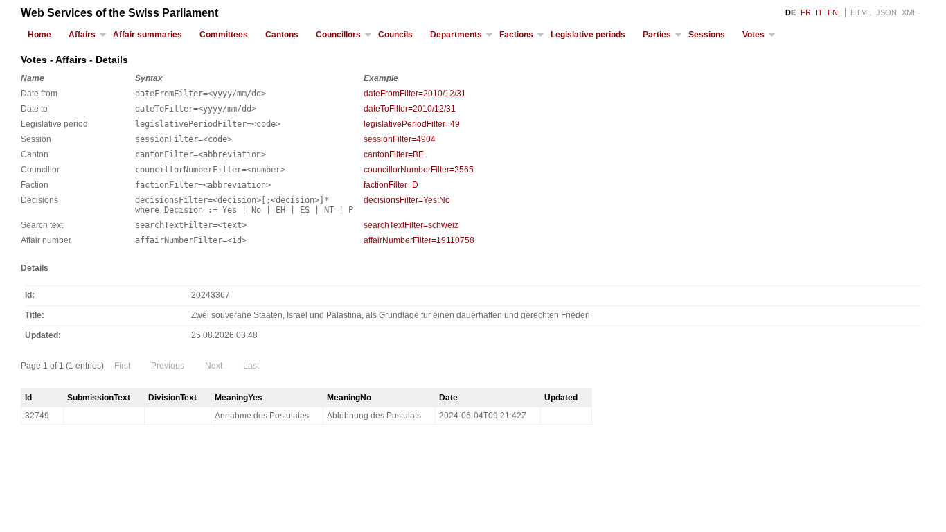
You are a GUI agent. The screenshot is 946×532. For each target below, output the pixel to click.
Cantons (281, 34)
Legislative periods (588, 34)
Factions (516, 34)
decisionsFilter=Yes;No (407, 200)
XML (909, 12)
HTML (860, 12)
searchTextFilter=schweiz (411, 225)
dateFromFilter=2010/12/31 (415, 93)
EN (833, 12)
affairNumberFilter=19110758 (419, 240)
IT (819, 12)
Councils (395, 34)
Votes (753, 34)
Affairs (82, 34)
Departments (456, 34)
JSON (886, 12)
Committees (223, 34)
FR (806, 12)
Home (39, 34)
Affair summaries (147, 34)
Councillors (338, 34)
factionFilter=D (391, 185)
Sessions (706, 34)
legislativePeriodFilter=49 (412, 124)
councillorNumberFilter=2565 (419, 170)
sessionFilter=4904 (400, 139)
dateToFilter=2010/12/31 (410, 109)
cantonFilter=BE (394, 154)
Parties (657, 34)
